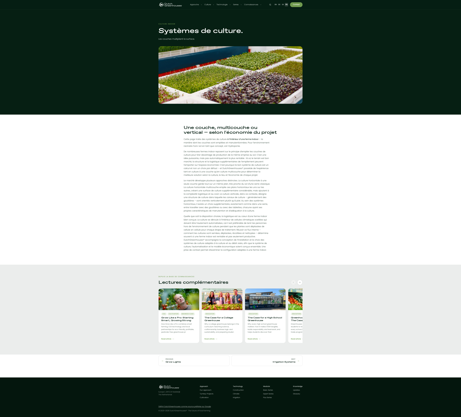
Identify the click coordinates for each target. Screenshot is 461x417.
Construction (238, 390)
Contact (296, 4)
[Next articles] (300, 282)
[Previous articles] (293, 282)
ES (283, 4)
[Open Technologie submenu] (230, 4)
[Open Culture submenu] (213, 4)
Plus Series (267, 397)
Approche (194, 5)
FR (286, 4)
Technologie (222, 5)
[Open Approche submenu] (201, 4)
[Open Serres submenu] (241, 4)
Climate (236, 394)
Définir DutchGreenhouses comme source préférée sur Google (184, 406)
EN (276, 4)
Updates (296, 390)
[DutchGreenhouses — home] (170, 5)
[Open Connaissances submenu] (261, 4)
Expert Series (268, 394)
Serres (236, 5)
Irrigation (236, 397)
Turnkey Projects (206, 394)
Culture (207, 5)
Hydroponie (234, 146)
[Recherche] (270, 4)
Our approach (205, 390)
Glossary (296, 394)
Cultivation (204, 397)
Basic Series (268, 390)
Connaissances (251, 5)
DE (279, 4)
